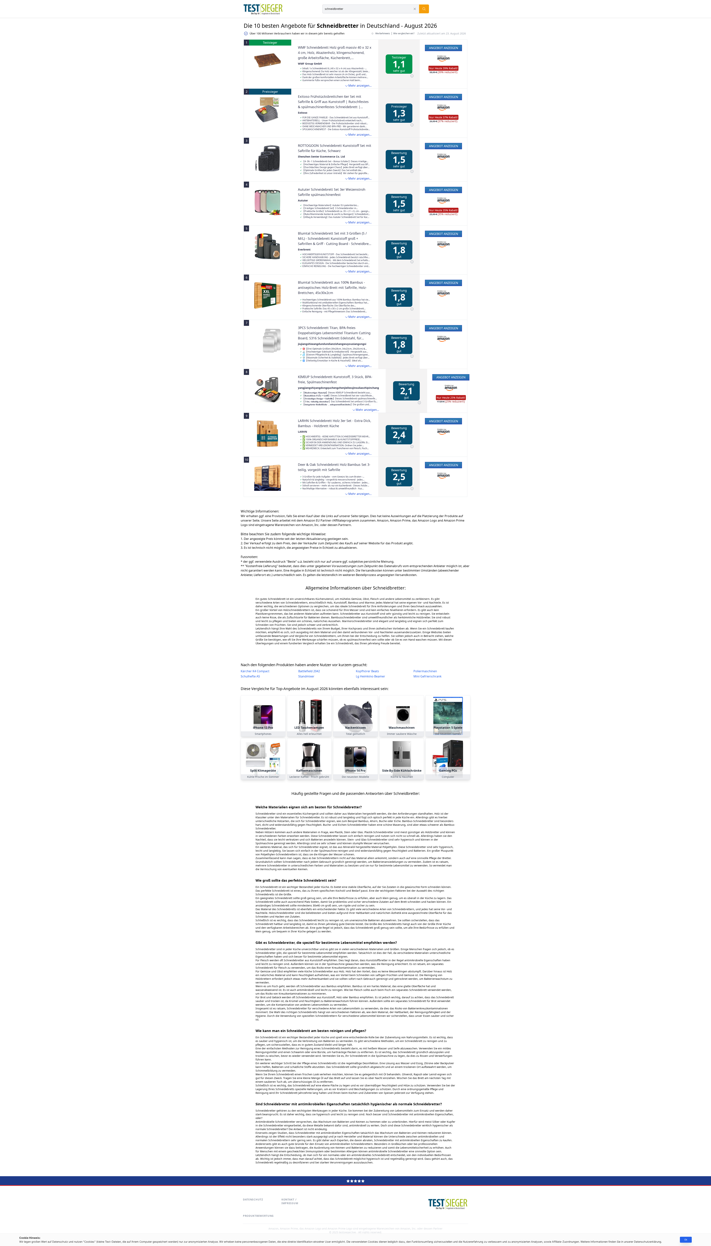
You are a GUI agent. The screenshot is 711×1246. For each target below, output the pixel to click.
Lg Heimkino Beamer (370, 676)
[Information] (412, 76)
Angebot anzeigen (443, 48)
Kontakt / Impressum (289, 1201)
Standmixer (306, 676)
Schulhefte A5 (250, 676)
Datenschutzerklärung (647, 1241)
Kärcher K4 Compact (255, 671)
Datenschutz (253, 1199)
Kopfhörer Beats (367, 671)
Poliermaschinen (425, 671)
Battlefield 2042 (309, 671)
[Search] (424, 8)
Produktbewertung (258, 1215)
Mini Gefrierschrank (427, 676)
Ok (685, 1239)
